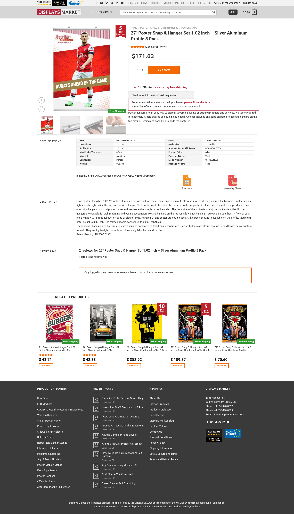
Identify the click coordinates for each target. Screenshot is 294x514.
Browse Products (159, 404)
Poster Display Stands (49, 464)
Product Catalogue (160, 409)
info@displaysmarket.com (229, 414)
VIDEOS (167, 3)
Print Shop (43, 398)
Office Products (46, 481)
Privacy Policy (157, 442)
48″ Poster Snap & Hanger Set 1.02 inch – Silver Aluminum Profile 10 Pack (147, 349)
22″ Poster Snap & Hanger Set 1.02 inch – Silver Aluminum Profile (57, 349)
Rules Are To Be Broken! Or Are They (122, 398)
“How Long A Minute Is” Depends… (121, 416)
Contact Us (156, 431)
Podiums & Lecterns (48, 453)
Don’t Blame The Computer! (117, 474)
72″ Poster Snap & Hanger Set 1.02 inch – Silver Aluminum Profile (233, 349)
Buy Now (164, 69)
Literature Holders (47, 448)
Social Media (157, 415)
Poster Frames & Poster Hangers (159, 28)
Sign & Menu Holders (49, 459)
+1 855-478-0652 (230, 3)
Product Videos (158, 426)
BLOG (192, 3)
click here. (195, 506)
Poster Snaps (189, 28)
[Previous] (43, 69)
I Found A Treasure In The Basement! (123, 425)
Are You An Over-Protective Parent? (122, 443)
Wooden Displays (47, 415)
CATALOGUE (180, 3)
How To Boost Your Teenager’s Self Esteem (122, 454)
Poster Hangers (46, 475)
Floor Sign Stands (47, 470)
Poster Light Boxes (48, 426)
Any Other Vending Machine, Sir (119, 465)
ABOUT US (133, 3)
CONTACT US (204, 3)
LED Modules (44, 404)
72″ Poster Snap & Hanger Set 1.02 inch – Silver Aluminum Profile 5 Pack (190, 349)
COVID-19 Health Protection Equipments (60, 409)
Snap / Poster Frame (49, 420)
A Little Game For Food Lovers (119, 434)
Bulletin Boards (45, 437)
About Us (155, 398)
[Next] (120, 69)
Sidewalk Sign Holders (50, 431)
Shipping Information (161, 448)
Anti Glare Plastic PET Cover (53, 487)
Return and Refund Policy (164, 459)
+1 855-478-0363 (248, 3)
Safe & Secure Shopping (163, 453)
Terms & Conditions (161, 437)
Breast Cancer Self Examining (118, 483)
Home (134, 28)
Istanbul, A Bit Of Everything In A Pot (122, 407)
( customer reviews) (156, 46)
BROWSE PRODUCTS (150, 3)
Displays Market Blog (162, 420)
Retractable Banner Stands (52, 442)
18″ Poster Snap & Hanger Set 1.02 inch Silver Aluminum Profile (101, 349)
